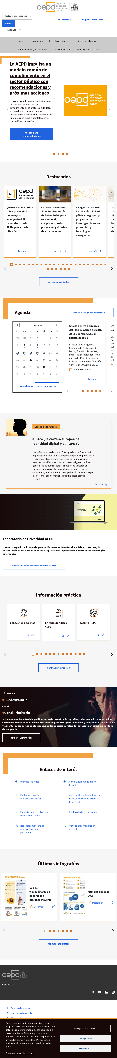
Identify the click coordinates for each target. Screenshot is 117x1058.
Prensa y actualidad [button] (86, 49)
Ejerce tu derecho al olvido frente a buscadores (34, 814)
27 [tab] (60, 269)
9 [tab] (46, 264)
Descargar (39, 906)
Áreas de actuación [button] (87, 41)
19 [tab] (88, 264)
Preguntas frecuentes (92, 19)
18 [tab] (84, 264)
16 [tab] (75, 264)
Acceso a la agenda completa (88, 312)
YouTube (99, 992)
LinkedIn (106, 992)
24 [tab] (48, 269)
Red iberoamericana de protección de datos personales (32, 829)
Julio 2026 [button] (37, 325)
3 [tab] (58, 154)
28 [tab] (65, 269)
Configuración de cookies (85, 1028)
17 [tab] (80, 264)
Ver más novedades (58, 281)
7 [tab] (37, 264)
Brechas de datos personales (83, 812)
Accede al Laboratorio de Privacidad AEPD (34, 565)
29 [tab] (69, 269)
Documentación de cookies (19, 1053)
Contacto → (8, 984)
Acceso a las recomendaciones (31, 134)
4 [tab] (63, 154)
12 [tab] (58, 264)
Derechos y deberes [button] (59, 41)
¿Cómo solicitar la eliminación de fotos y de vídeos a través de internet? (84, 798)
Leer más (98, 484)
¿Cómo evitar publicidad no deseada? (82, 783)
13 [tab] (63, 264)
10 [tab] (50, 264)
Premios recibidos (29, 781)
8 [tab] (41, 264)
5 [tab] (67, 154)
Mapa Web (16, 1017)
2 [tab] (54, 154)
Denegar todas (85, 1038)
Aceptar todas (85, 1048)
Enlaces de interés (20, 1008)
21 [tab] (97, 264)
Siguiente (109, 108)
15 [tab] (71, 264)
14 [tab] (67, 264)
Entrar (30, 634)
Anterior (7, 108)
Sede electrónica (65, 19)
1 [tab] (50, 154)
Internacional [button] (61, 49)
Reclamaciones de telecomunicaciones (30, 797)
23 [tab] (105, 264)
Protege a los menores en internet (81, 827)
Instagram (113, 992)
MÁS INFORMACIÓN (21, 737)
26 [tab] (56, 269)
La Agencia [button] (35, 41)
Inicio (20, 41)
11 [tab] (54, 264)
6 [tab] (33, 264)
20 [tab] (92, 264)
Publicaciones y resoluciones (33, 49)
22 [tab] (101, 264)
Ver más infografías (58, 943)
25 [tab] (52, 269)
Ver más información (58, 667)
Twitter (93, 992)
